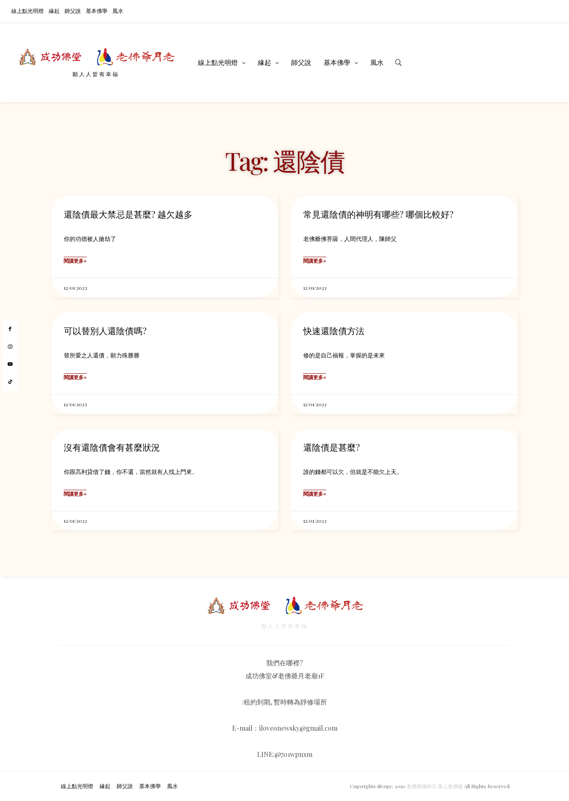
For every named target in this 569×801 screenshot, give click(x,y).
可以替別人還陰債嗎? (105, 330)
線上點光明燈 (27, 10)
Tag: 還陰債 (284, 160)
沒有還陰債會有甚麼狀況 (112, 447)
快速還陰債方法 (333, 330)
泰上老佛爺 (450, 786)
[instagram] (9, 347)
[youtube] (9, 364)
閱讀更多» (75, 260)
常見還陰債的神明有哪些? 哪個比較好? (378, 214)
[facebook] (9, 329)
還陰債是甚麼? (331, 447)
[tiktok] (9, 382)
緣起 (54, 10)
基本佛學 (96, 10)
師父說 (73, 10)
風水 (117, 10)
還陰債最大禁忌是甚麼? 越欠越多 (128, 214)
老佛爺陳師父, (422, 786)
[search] (398, 62)
